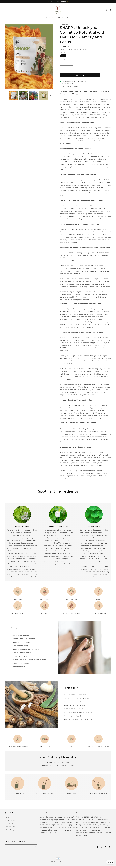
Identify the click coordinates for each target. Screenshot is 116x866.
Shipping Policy (10, 826)
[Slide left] (7, 96)
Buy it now (80, 75)
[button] (7, 10)
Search (7, 817)
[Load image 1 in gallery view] (13, 95)
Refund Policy (9, 830)
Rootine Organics (60, 861)
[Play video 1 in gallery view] (23, 95)
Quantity (62, 59)
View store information (70, 86)
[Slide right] (51, 96)
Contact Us (8, 833)
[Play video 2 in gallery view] (33, 95)
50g (63, 56)
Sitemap (7, 836)
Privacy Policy (9, 823)
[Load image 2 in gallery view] (43, 95)
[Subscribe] (35, 846)
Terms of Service (10, 820)
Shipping (70, 49)
